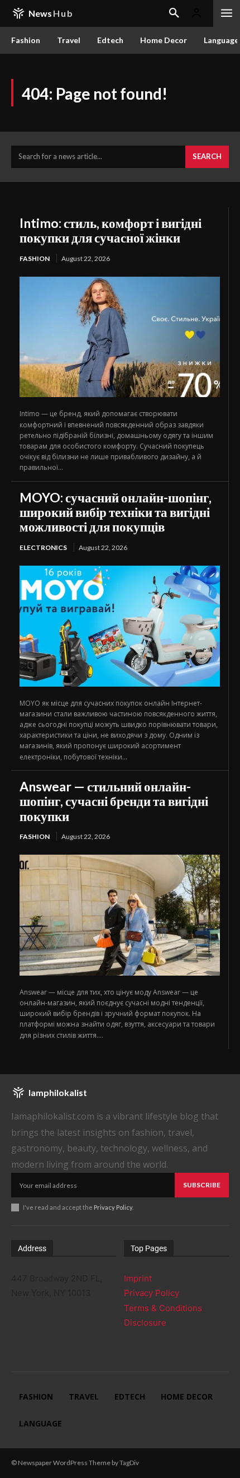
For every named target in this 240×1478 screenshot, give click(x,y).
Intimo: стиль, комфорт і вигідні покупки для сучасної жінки (110, 230)
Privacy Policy (113, 1207)
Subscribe (201, 1185)
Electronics (43, 547)
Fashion (35, 258)
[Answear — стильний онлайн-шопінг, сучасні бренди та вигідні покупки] (120, 915)
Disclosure (145, 1322)
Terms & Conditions (163, 1308)
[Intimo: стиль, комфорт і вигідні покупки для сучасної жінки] (120, 337)
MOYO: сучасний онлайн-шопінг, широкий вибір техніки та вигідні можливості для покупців (116, 512)
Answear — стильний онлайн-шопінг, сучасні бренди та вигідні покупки (114, 801)
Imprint (138, 1278)
